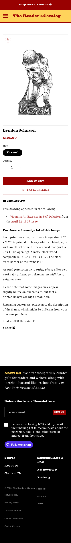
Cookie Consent (13, 526)
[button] (6, 16)
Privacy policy (12, 503)
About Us (12, 466)
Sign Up (59, 412)
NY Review (45, 470)
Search (10, 458)
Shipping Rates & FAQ (50, 460)
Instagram (41, 496)
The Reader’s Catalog (24, 488)
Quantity (7, 160)
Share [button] (7, 328)
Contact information (14, 518)
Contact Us (13, 473)
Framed (13, 152)
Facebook (41, 489)
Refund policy (11, 495)
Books (42, 477)
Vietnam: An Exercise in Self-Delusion (35, 216)
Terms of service (13, 510)
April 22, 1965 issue (24, 221)
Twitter (40, 503)
